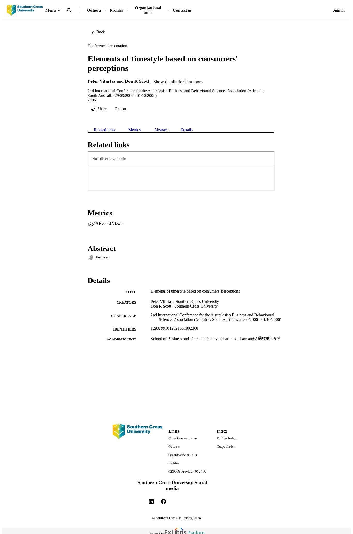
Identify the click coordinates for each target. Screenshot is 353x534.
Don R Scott (137, 81)
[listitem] (151, 501)
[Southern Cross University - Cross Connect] (24, 10)
